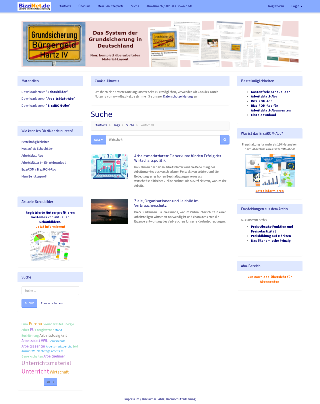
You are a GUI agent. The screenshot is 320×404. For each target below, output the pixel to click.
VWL (44, 340)
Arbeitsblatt (31, 340)
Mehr (50, 382)
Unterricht (35, 371)
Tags (117, 125)
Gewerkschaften (32, 356)
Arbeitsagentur (33, 346)
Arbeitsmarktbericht (59, 346)
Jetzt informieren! (50, 226)
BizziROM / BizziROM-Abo (39, 169)
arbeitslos (57, 351)
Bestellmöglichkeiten (35, 142)
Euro (25, 324)
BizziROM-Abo (261, 101)
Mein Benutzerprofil (34, 176)
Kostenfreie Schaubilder (37, 148)
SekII (75, 346)
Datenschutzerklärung (178, 96)
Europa (35, 323)
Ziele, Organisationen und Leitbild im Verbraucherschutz (166, 203)
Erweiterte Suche (51, 303)
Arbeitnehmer (54, 356)
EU (32, 329)
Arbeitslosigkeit (53, 335)
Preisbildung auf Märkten (271, 236)
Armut (26, 351)
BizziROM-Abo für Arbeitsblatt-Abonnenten (271, 108)
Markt (58, 330)
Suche (29, 303)
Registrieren (276, 6)
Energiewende (44, 330)
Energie (69, 324)
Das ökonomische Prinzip (271, 240)
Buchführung (30, 336)
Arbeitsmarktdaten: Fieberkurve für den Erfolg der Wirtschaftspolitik (177, 158)
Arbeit (25, 330)
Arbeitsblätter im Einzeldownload (44, 162)
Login (296, 6)
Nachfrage (43, 351)
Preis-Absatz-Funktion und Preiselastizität (272, 229)
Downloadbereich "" (45, 92)
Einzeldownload (263, 115)
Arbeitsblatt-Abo (32, 156)
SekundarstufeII (53, 324)
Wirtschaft (59, 372)
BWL (33, 351)
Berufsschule (57, 341)
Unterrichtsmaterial (46, 362)
